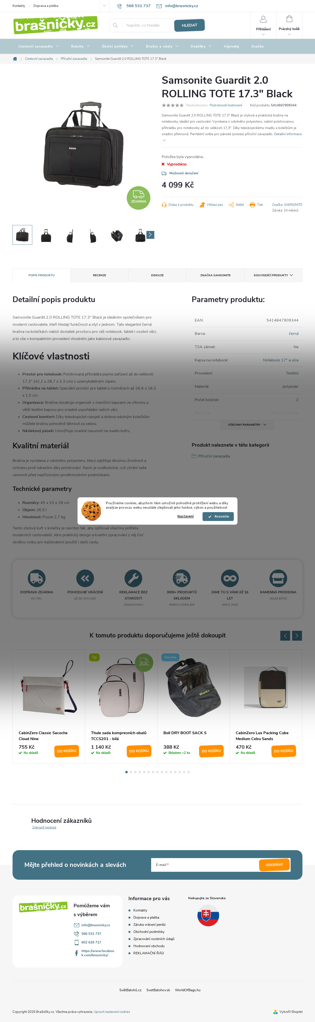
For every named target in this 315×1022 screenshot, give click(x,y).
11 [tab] (171, 772)
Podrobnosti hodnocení (226, 105)
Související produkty (271, 275)
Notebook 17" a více (281, 360)
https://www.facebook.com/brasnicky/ (97, 953)
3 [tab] (135, 772)
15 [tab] (188, 772)
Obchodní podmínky (148, 931)
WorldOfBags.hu (188, 990)
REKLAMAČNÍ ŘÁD (148, 953)
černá (294, 333)
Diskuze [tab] (157, 275)
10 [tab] (166, 772)
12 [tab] (175, 772)
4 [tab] (140, 772)
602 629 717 (91, 942)
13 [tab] (179, 772)
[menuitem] (39, 46)
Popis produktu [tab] (42, 275)
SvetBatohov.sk (158, 990)
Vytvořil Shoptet (291, 1012)
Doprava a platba (45, 6)
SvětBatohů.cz (130, 990)
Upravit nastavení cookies (112, 1012)
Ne (296, 347)
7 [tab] (153, 772)
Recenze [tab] (99, 275)
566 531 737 (91, 933)
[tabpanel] (49, 706)
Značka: (287, 205)
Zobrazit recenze (44, 827)
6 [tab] (148, 772)
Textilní (292, 373)
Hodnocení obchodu (149, 946)
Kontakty (19, 6)
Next (297, 636)
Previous (285, 636)
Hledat (189, 25)
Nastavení (185, 516)
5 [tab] (144, 772)
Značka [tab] (215, 275)
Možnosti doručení (183, 173)
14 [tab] (184, 772)
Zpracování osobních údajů (153, 939)
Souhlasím (220, 516)
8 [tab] (157, 772)
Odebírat (275, 865)
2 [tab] (131, 772)
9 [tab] (162, 772)
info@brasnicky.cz (95, 925)
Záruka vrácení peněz (149, 924)
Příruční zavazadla (214, 456)
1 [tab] (126, 772)
